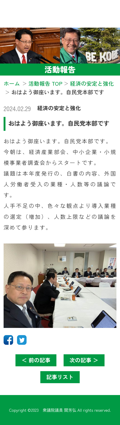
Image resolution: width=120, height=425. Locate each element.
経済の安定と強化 (59, 108)
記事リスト (60, 377)
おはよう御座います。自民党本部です (58, 123)
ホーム (12, 83)
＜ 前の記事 (36, 360)
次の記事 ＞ (84, 360)
